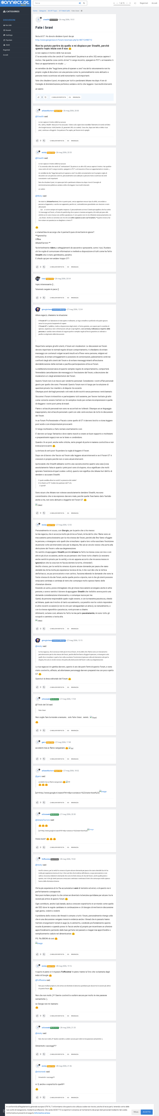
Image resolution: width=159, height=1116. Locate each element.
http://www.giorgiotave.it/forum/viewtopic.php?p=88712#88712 (63, 40)
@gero (38, 776)
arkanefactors (48, 111)
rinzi (43, 279)
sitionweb (46, 699)
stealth (46, 20)
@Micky (38, 196)
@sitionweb (40, 1071)
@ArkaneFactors (42, 820)
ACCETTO (147, 1112)
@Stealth (39, 116)
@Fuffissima (40, 980)
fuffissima (46, 859)
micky (44, 152)
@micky (38, 646)
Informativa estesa (42, 1113)
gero (44, 742)
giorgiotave (47, 309)
